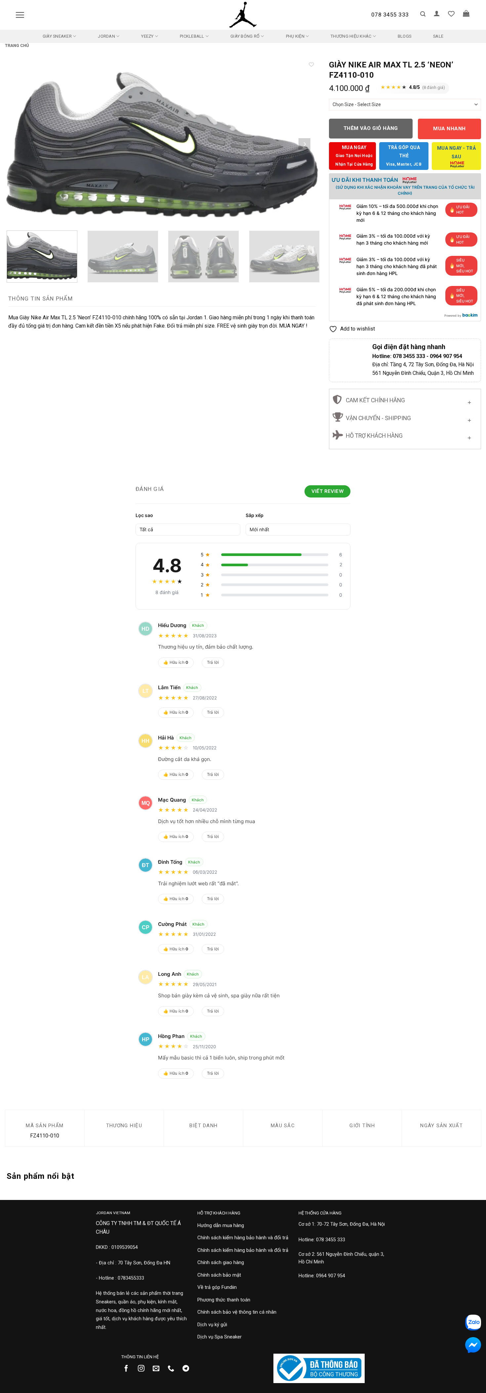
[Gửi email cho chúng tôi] (158, 1369)
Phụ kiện (295, 36)
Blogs (404, 36)
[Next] (304, 144)
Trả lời (213, 662)
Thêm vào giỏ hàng (371, 128)
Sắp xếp (254, 515)
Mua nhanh (449, 129)
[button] (20, 15)
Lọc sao (144, 515)
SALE (438, 36)
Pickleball (192, 36)
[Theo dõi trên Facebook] (129, 1369)
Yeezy (147, 36)
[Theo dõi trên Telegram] (188, 1369)
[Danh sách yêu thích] (451, 13)
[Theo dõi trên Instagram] (143, 1369)
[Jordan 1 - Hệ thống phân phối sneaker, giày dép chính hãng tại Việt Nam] (243, 15)
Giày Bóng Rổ (245, 36)
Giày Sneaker (57, 36)
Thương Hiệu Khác (351, 36)
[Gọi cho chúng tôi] (173, 1369)
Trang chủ (17, 45)
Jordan (106, 36)
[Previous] (19, 144)
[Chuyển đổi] (469, 401)
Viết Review (327, 491)
